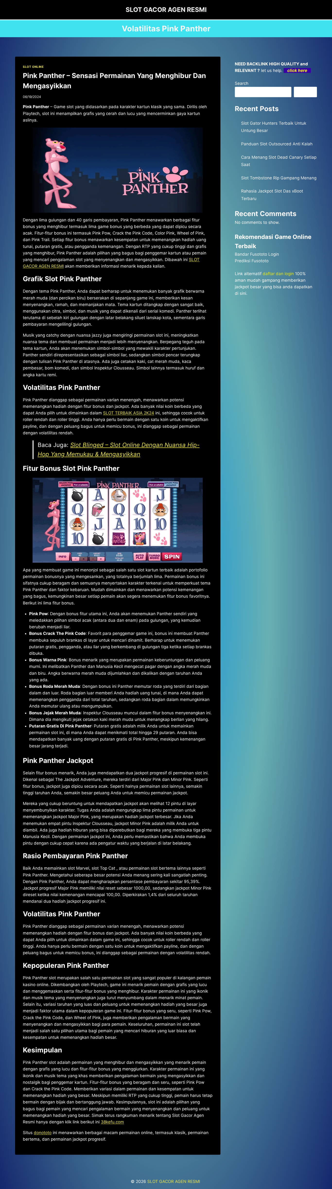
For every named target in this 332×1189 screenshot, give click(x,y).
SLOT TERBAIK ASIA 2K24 (128, 413)
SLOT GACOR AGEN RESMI (174, 1181)
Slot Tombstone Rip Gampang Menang (278, 177)
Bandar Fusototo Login (257, 254)
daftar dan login (278, 273)
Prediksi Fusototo (252, 260)
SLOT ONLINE (33, 67)
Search (241, 83)
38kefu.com (112, 1121)
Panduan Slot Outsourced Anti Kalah (277, 143)
